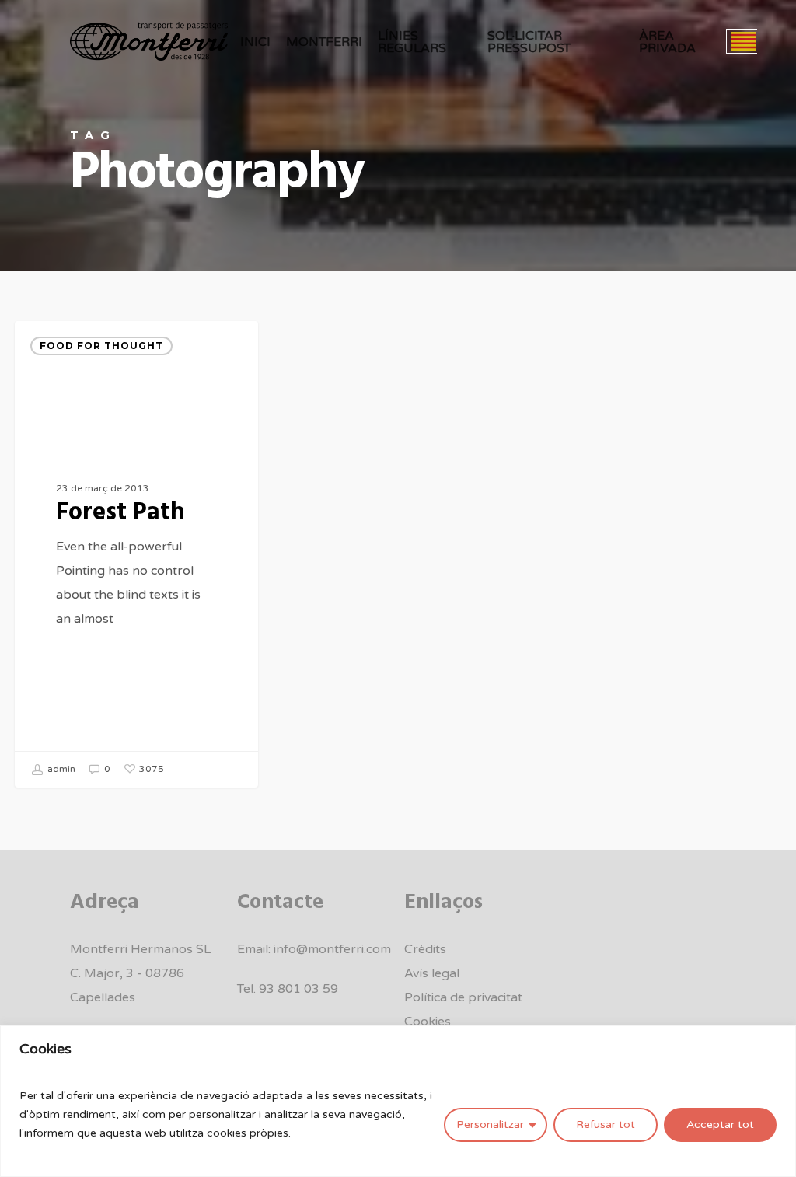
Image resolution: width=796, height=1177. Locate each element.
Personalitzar (490, 1124)
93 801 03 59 (298, 989)
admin (60, 768)
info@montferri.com (332, 949)
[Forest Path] (136, 554)
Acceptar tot (720, 1124)
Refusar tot (605, 1124)
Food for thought (101, 345)
